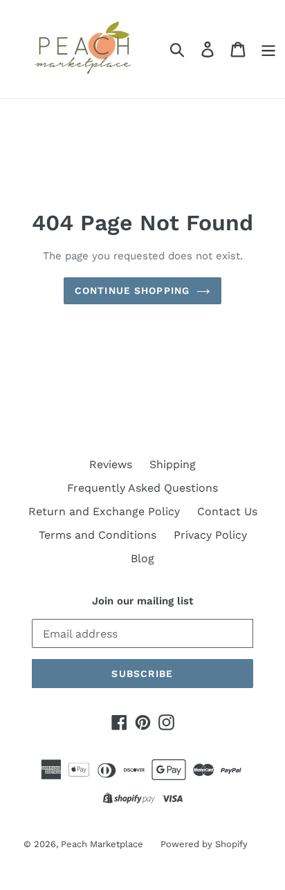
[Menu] (268, 49)
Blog (142, 558)
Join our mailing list (142, 601)
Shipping (172, 464)
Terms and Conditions (97, 534)
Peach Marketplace (102, 844)
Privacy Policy (210, 534)
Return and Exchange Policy (104, 511)
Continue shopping (132, 290)
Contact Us (227, 511)
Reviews (110, 464)
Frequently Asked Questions (142, 487)
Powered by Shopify (204, 844)
